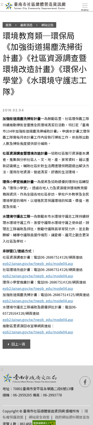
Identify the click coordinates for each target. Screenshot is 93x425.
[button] (84, 6)
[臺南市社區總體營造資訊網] (35, 5)
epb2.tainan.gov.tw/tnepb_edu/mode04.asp (38, 263)
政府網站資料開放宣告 (72, 417)
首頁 (8, 25)
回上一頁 (18, 344)
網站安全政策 (39, 417)
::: (2, 3)
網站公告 (47, 25)
